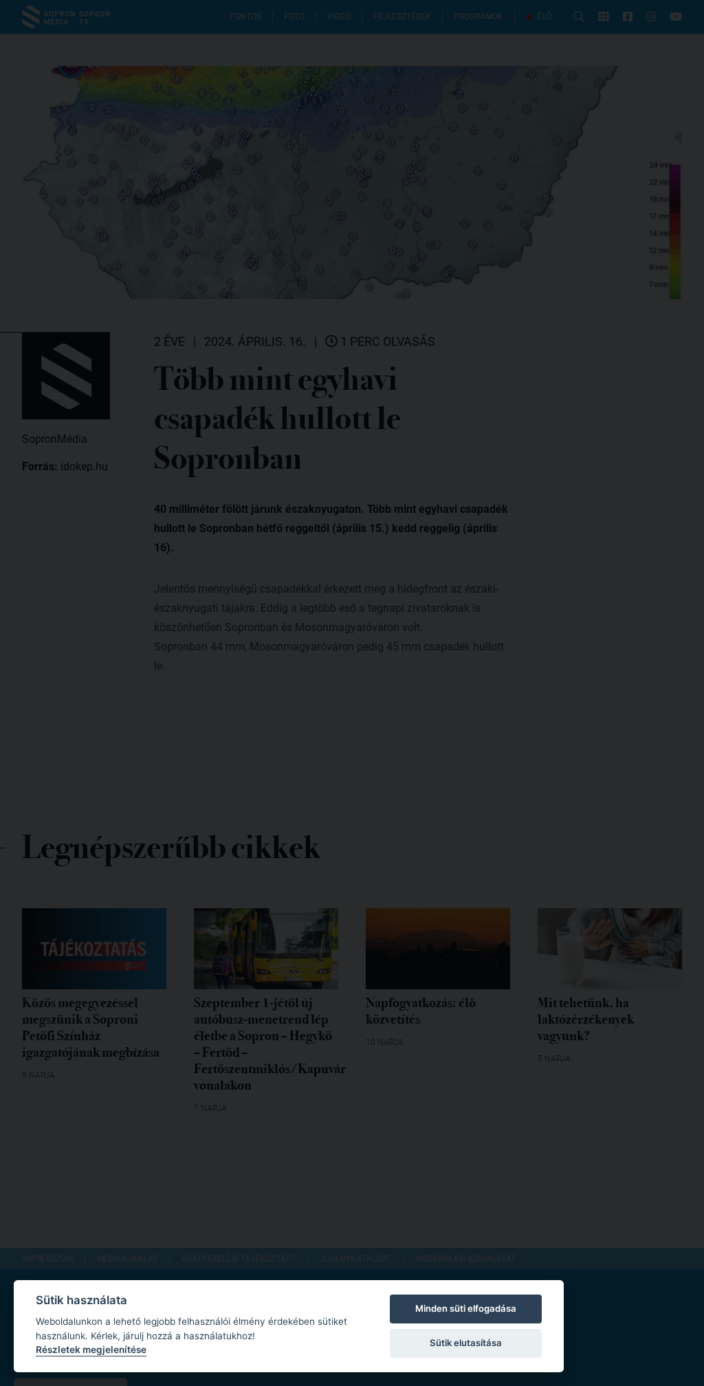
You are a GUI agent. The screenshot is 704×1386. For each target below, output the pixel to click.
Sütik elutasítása (466, 1342)
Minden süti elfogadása (465, 1308)
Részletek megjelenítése (91, 1349)
